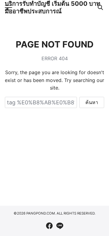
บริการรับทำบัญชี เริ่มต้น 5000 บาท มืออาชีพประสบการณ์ (52, 7)
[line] (60, 226)
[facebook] (49, 226)
